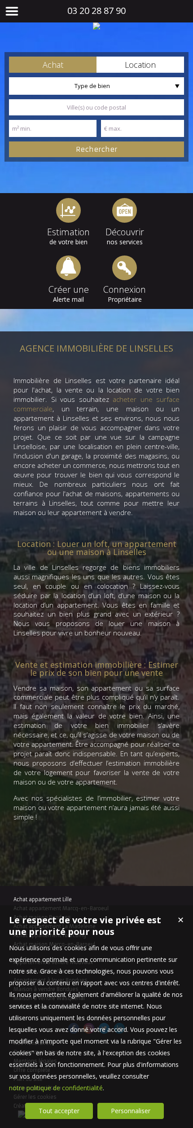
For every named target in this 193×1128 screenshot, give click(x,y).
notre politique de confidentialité (56, 1088)
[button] (52, 65)
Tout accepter (59, 1110)
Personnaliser (130, 1110)
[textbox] (96, 107)
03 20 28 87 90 (96, 10)
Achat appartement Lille (42, 899)
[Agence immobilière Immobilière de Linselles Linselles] (96, 26)
